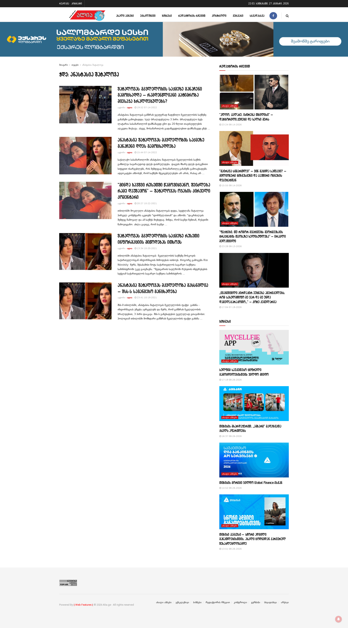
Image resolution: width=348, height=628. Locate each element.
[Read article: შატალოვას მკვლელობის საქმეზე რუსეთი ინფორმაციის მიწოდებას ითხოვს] (85, 251)
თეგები (75, 64)
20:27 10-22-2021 (146, 203)
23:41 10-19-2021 (146, 297)
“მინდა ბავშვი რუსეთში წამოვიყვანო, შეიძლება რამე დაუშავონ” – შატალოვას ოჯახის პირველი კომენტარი (164, 191)
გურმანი (238, 15)
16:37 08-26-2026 (231, 436)
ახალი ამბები (125, 15)
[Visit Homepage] (87, 15)
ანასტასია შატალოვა (92, 64)
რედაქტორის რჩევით (191, 15)
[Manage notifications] (338, 619)
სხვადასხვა (257, 15)
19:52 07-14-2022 (146, 107)
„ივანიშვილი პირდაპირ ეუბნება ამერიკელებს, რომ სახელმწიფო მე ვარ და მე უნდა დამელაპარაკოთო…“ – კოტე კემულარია (252, 297)
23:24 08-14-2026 (231, 124)
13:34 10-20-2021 (146, 248)
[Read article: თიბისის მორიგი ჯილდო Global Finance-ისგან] (254, 460)
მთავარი (63, 64)
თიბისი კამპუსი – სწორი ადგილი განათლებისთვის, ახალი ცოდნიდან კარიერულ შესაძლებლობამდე (252, 538)
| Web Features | (83, 604)
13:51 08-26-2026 (231, 549)
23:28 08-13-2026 (231, 246)
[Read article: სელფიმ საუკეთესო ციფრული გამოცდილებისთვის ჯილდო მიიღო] (254, 347)
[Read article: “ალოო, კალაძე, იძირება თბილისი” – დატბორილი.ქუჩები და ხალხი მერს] (254, 92)
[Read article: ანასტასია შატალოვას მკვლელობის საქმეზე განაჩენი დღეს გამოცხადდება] (85, 155)
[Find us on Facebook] (273, 15)
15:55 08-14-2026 (231, 185)
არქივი (285, 602)
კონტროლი (219, 15)
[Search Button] (287, 15)
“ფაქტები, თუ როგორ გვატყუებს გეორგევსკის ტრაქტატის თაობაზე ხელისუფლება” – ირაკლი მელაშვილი (252, 236)
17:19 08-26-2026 (231, 379)
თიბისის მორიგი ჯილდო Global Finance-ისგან (250, 483)
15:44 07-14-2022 (146, 152)
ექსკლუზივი (147, 15)
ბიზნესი (167, 15)
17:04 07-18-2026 (231, 307)
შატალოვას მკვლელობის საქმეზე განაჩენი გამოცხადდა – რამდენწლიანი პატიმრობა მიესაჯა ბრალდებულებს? (160, 95)
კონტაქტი (76, 3)
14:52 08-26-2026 (231, 488)
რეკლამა (64, 3)
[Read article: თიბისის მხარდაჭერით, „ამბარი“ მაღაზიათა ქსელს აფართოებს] (254, 403)
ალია (129, 107)
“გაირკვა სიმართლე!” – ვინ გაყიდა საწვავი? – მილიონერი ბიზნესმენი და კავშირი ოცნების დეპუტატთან (252, 175)
